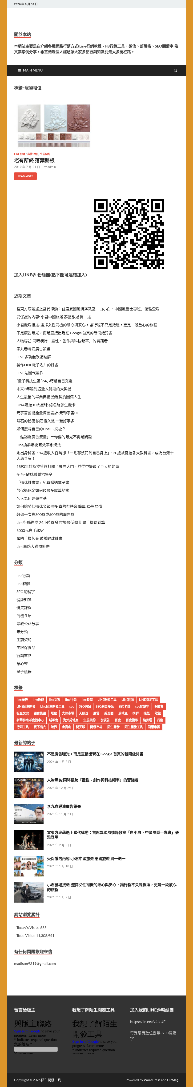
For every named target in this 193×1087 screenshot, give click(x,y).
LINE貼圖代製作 (29, 372)
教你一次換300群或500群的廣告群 (45, 514)
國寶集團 (40, 713)
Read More (23, 175)
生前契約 (45, 154)
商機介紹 (32, 154)
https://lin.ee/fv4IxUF (147, 1021)
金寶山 (66, 727)
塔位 (54, 713)
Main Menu (33, 70)
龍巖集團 (154, 727)
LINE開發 (127, 699)
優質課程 (24, 607)
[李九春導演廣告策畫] (29, 806)
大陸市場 (68, 713)
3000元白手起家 (30, 530)
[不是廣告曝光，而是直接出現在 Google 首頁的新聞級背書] (29, 754)
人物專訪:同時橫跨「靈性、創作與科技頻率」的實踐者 (62, 340)
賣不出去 (40, 727)
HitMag (172, 1080)
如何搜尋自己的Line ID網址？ (41, 428)
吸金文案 (22, 713)
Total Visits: (26, 935)
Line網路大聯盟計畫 (33, 546)
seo (71, 706)
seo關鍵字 (142, 706)
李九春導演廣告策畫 (33, 348)
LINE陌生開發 (25, 706)
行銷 (160, 720)
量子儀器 (24, 671)
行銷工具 (22, 727)
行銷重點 (24, 655)
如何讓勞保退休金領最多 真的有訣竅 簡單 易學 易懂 (59, 506)
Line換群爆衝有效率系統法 (38, 444)
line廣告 (22, 699)
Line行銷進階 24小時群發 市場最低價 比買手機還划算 (60, 522)
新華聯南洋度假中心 (30, 720)
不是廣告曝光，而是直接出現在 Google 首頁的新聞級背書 (64, 332)
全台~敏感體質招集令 (34, 474)
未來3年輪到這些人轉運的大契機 (43, 388)
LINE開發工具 (148, 699)
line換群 (38, 699)
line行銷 (19, 154)
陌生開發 (113, 727)
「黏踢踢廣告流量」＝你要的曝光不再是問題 (54, 436)
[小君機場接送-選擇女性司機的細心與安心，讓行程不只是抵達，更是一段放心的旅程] (29, 885)
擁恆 (147, 713)
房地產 (123, 713)
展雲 (96, 713)
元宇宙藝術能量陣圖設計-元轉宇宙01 (47, 412)
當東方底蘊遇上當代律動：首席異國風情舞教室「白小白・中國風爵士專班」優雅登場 (88, 309)
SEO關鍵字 (25, 591)
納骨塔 (147, 720)
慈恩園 (108, 713)
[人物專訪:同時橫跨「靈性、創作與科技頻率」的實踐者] (29, 780)
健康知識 (24, 599)
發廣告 (105, 720)
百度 (118, 720)
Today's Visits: (28, 927)
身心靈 (22, 663)
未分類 (22, 631)
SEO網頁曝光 (105, 706)
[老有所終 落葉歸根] (53, 126)
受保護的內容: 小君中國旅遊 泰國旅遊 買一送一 (55, 317)
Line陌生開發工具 (52, 706)
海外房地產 (70, 720)
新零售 (53, 720)
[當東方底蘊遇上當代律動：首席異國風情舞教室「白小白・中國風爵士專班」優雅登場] (29, 833)
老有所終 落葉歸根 (34, 160)
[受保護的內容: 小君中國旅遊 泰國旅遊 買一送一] (29, 859)
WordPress (152, 1080)
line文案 (54, 699)
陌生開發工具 (134, 727)
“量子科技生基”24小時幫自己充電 (44, 380)
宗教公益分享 (27, 623)
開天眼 (80, 727)
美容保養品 (25, 647)
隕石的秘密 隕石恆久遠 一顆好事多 (45, 420)
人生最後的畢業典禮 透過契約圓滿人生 (48, 396)
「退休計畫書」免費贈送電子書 (42, 482)
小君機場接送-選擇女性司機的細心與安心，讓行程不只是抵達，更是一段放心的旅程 (86, 325)
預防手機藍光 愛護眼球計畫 (39, 538)
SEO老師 (124, 706)
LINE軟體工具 (107, 699)
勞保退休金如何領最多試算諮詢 (42, 490)
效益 (158, 713)
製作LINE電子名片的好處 (37, 364)
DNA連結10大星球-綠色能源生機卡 (46, 404)
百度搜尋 (132, 720)
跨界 (54, 727)
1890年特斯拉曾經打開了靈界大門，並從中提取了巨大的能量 (67, 466)
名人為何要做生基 (31, 498)
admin (52, 167)
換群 (136, 713)
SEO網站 (85, 706)
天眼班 (83, 713)
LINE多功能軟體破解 (33, 356)
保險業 (158, 706)
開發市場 (96, 727)
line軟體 (23, 583)
